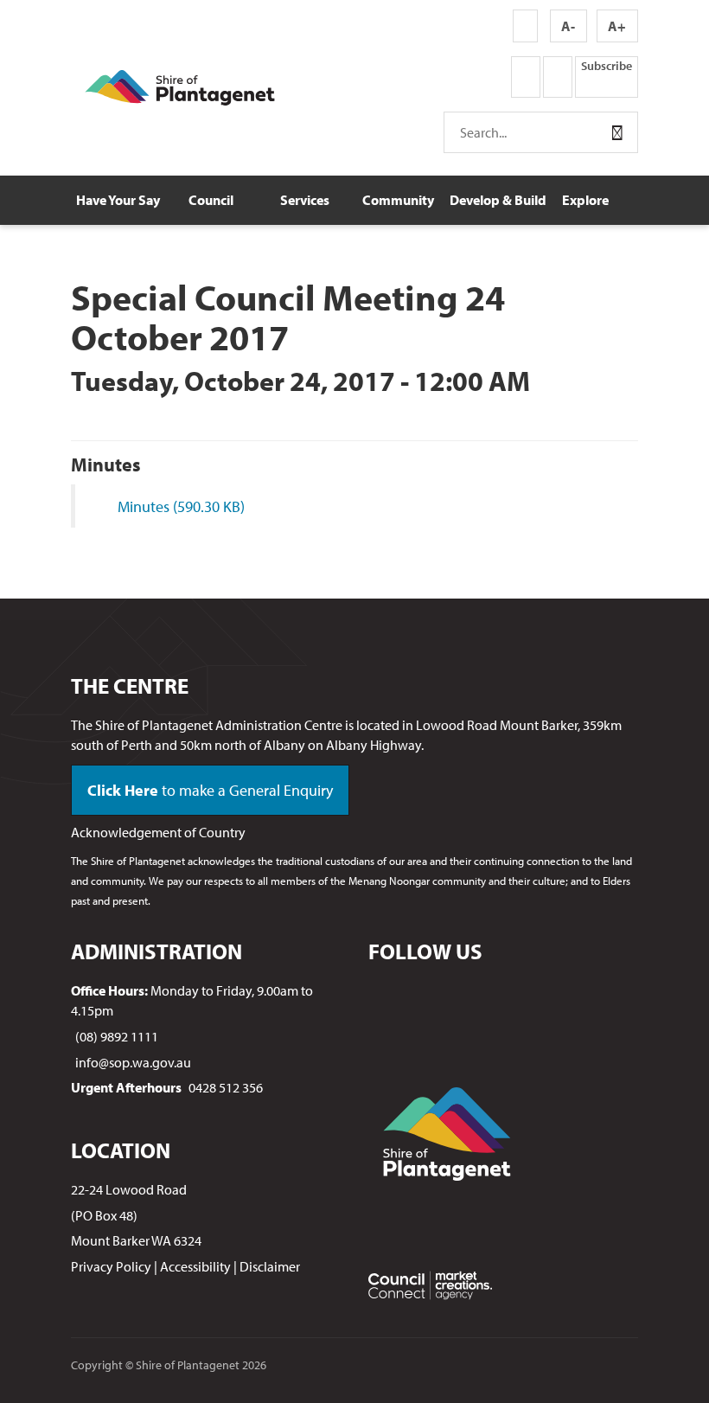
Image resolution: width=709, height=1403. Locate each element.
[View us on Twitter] (557, 77)
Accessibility (195, 1266)
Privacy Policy (111, 1266)
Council (210, 199)
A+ (617, 26)
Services (304, 199)
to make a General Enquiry (210, 790)
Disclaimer (270, 1266)
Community (398, 199)
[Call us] (453, 77)
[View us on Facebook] (525, 77)
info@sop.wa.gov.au (133, 1062)
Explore (585, 199)
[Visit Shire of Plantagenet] (180, 85)
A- (568, 26)
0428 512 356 (225, 1087)
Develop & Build (494, 199)
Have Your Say (118, 199)
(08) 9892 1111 (116, 1036)
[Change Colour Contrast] (525, 26)
